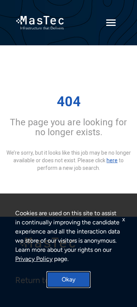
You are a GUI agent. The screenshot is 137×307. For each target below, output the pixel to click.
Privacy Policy (34, 258)
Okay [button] (68, 279)
